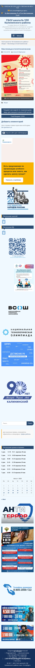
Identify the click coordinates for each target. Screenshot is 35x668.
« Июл (3, 499)
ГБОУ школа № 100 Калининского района (18, 21)
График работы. (26, 434)
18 (8, 490)
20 (17, 490)
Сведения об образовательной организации (18, 651)
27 (17, 493)
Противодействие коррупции (17, 655)
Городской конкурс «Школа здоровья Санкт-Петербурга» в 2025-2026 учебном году (17, 659)
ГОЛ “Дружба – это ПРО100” (18, 657)
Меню (19, 36)
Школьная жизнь (23, 653)
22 (27, 490)
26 (13, 493)
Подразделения (11, 653)
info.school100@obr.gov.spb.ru (18, 10)
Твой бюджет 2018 (17, 116)
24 (3, 493)
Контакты (17, 660)
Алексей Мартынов (19, 52)
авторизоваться (6, 127)
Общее (6, 103)
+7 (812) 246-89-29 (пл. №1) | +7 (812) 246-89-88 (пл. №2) (18, 7)
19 (13, 490)
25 (8, 493)
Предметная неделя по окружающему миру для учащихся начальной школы (17, 111)
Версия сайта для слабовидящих (16, 133)
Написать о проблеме (13, 180)
